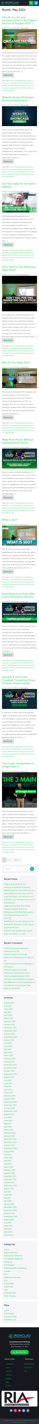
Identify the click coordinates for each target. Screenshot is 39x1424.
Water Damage (9, 90)
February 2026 (9, 1021)
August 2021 (9, 1188)
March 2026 (8, 1018)
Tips (3, 90)
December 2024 (10, 1065)
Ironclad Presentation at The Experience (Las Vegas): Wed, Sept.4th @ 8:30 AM (19, 985)
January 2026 (9, 1024)
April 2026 (8, 1015)
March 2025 (8, 1055)
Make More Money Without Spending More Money (17, 441)
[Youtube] (19, 1410)
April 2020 (8, 1232)
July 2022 (8, 1154)
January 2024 (9, 1099)
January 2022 (9, 1173)
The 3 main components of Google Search (18, 765)
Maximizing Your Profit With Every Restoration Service (18, 595)
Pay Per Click (28, 1367)
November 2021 (10, 1179)
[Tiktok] (28, 1410)
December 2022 (10, 1139)
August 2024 (9, 1077)
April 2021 (8, 1201)
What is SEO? (10, 519)
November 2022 (10, 1142)
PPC (32, 85)
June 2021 (8, 1195)
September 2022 (10, 1148)
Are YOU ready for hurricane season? (18, 185)
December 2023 (10, 1102)
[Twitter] (23, 1410)
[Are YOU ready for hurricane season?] (19, 202)
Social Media (22, 88)
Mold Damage (9, 1265)
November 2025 (10, 1031)
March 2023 (8, 1130)
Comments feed (10, 1316)
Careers (8, 1386)
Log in (6, 1310)
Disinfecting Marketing (13, 1256)
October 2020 (9, 1213)
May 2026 (7, 1012)
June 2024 (8, 1083)
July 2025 (8, 1043)
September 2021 (10, 1185)
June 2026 (8, 1009)
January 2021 (9, 1204)
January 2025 (9, 1061)
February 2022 (10, 1170)
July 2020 (8, 1222)
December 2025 (10, 1027)
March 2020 (8, 1235)
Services (9, 1375)
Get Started (9, 1364)
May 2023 (7, 1123)
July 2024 (8, 1080)
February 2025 (9, 1058)
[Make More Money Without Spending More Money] (19, 458)
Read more (9, 74)
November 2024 (10, 1068)
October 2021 (9, 1182)
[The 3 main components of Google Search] (19, 790)
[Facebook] (11, 1410)
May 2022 (7, 1160)
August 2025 (9, 1040)
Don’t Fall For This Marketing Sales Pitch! (19, 268)
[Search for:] (19, 869)
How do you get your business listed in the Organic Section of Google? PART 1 (19, 20)
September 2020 (10, 1216)
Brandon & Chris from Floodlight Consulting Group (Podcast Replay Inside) (18, 680)
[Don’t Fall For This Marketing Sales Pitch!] (19, 293)
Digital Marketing (20, 80)
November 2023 (10, 1105)
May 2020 (7, 1229)
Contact (8, 1378)
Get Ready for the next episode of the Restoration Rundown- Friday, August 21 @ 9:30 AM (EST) (19, 924)
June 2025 (8, 1046)
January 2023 (9, 1136)
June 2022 (8, 1157)
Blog (7, 1382)
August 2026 (9, 1003)
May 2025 (7, 1049)
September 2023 (10, 1111)
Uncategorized (10, 1293)
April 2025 (8, 1052)
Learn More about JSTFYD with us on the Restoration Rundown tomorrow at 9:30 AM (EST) (19, 899)
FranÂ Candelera (10, 948)
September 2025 (10, 1037)
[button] (36, 3)
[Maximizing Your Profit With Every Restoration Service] (19, 613)
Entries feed (9, 1313)
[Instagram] (15, 1410)
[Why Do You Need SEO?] (19, 378)
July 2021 (7, 1191)
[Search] (32, 869)
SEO (16, 88)
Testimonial (30, 88)
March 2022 (8, 1167)
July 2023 (8, 1117)
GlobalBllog (8, 982)
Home (8, 1367)
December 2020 (10, 1207)
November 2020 (10, 1210)
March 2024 (8, 1092)
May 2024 (7, 1086)
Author (12, 80)
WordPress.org (10, 1319)
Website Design (29, 1364)
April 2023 (8, 1126)
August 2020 (9, 1219)
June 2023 (8, 1120)
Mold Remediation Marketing (16, 85)
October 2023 (9, 1108)
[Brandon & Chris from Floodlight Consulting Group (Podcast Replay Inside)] (19, 699)
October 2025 (9, 1034)
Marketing (26, 83)
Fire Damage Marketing (16, 83)
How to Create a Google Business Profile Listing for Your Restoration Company (19, 976)
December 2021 (10, 1176)
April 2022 (8, 1164)
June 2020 (8, 1226)
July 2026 (8, 1006)
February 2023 (9, 1133)
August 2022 (9, 1151)
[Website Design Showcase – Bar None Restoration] (19, 116)
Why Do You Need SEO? (16, 362)
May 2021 (7, 1198)
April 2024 (8, 1089)
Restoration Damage (8, 88)
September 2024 (10, 1074)
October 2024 (9, 1071)
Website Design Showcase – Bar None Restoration (18, 98)
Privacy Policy (22, 1422)
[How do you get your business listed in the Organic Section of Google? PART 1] (19, 39)
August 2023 (9, 1114)
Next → (17, 860)
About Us (9, 1371)
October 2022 (9, 1145)
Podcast (28, 85)
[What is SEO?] (19, 536)
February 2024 (10, 1096)
